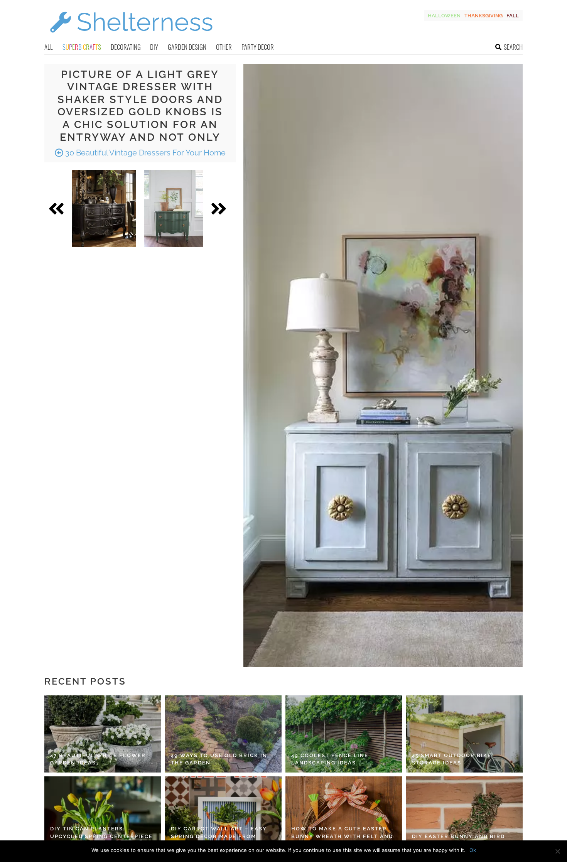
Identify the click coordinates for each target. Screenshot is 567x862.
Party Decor (257, 47)
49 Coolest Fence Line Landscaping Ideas (329, 759)
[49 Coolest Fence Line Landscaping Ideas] (343, 734)
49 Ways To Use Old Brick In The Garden (219, 759)
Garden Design (187, 47)
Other (224, 47)
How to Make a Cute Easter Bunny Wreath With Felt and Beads (342, 836)
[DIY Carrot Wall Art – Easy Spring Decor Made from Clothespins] (223, 815)
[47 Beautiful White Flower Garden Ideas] (102, 734)
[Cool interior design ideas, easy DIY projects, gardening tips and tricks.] (131, 37)
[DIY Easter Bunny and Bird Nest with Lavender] (464, 815)
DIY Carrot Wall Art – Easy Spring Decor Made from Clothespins (219, 836)
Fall (512, 16)
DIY (154, 47)
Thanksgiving (483, 16)
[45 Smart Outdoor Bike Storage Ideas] (464, 734)
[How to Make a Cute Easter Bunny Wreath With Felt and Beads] (343, 815)
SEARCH (513, 47)
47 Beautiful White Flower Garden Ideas (98, 759)
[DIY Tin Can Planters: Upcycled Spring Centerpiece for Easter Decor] (102, 815)
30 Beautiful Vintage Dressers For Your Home (144, 152)
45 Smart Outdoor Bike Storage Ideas (451, 759)
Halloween (444, 16)
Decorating (126, 47)
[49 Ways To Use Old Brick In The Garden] (223, 734)
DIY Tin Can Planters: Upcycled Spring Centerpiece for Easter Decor (101, 836)
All (48, 47)
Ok (472, 850)
